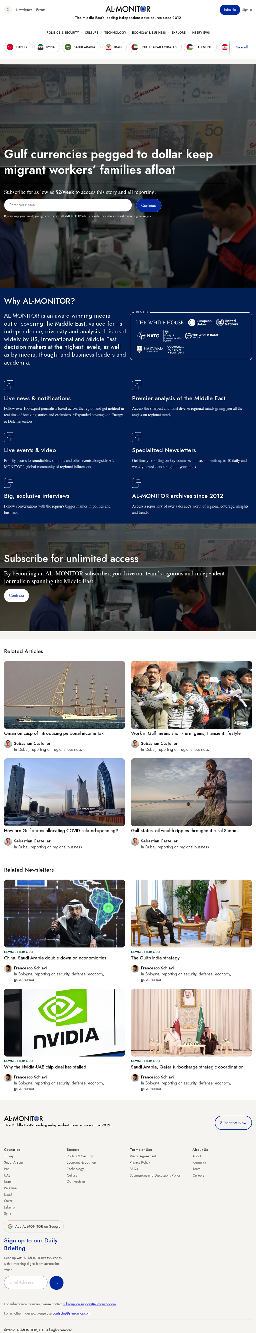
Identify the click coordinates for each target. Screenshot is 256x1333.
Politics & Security (62, 32)
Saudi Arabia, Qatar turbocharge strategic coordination (187, 1067)
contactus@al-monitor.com (71, 1313)
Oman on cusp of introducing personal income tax (54, 733)
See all (242, 47)
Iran (7, 1168)
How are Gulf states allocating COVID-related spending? (61, 830)
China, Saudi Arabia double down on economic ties (55, 958)
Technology (115, 32)
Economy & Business (149, 32)
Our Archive (76, 1181)
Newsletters (24, 9)
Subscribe (230, 9)
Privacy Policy (140, 1162)
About (196, 1156)
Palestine (10, 1188)
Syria (7, 1213)
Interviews (201, 32)
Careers (198, 1175)
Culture (91, 32)
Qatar (8, 1200)
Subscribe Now (233, 1123)
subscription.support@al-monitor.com (89, 1304)
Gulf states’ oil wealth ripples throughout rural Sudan (183, 830)
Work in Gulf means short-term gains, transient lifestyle (186, 733)
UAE (7, 1175)
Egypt (8, 1194)
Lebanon (10, 1207)
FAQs (134, 1168)
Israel (8, 1181)
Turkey (9, 1156)
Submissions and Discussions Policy (155, 1175)
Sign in (247, 9)
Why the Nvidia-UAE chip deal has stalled (45, 1067)
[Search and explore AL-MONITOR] (8, 10)
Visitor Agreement (143, 1156)
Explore (179, 32)
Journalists (199, 1162)
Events (40, 9)
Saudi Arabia (13, 1162)
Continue (16, 595)
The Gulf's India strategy (155, 958)
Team (196, 1168)
